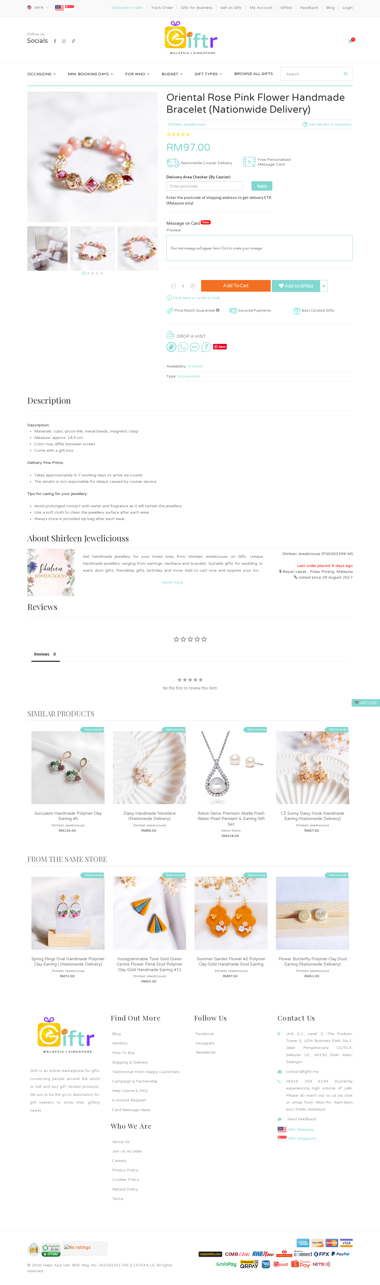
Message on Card (187, 223)
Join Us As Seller (127, 1151)
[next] (347, 787)
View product (68, 773)
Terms (118, 1198)
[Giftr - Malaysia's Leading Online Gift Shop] (190, 38)
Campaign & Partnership (134, 1081)
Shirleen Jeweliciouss (187, 124)
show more (172, 582)
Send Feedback (301, 1119)
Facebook (205, 1033)
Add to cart (236, 286)
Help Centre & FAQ (130, 1090)
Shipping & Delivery (130, 1062)
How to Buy (123, 1052)
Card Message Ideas (131, 1110)
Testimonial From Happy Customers (145, 1071)
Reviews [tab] (41, 654)
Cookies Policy (125, 1179)
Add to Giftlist (298, 286)
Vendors (119, 1043)
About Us (121, 1141)
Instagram (205, 1043)
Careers (119, 1160)
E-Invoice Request (129, 1100)
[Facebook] (55, 41)
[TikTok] (73, 41)
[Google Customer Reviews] (85, 1251)
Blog (116, 1033)
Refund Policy (125, 1189)
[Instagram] (64, 41)
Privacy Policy (125, 1170)
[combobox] (316, 74)
